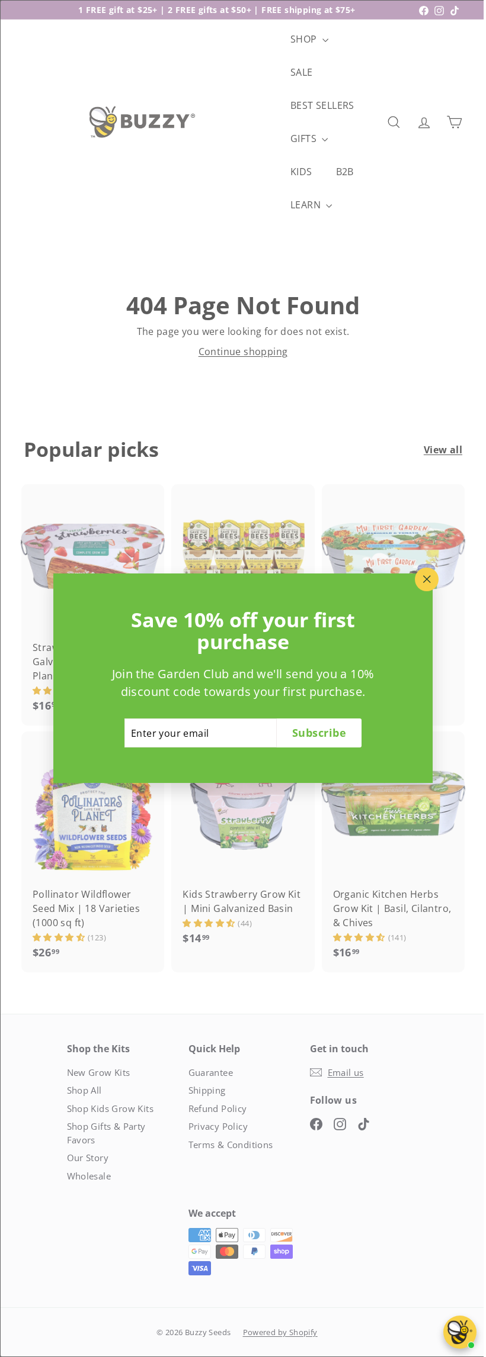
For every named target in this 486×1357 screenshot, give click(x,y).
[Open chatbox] (460, 1332)
